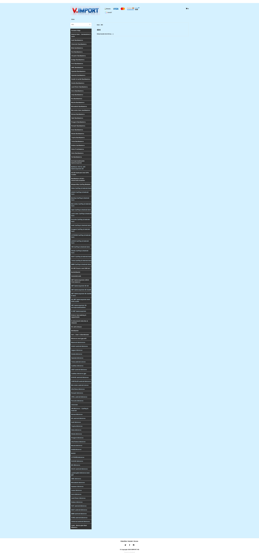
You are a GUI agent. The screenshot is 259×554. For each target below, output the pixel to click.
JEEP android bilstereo (79, 369)
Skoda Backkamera (77, 133)
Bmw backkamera (77, 48)
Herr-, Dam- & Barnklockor (80, 334)
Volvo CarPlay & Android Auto (81, 188)
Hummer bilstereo (77, 486)
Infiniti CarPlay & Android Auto (79, 193)
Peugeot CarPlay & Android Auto (80, 230)
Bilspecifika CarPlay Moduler (81, 184)
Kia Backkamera (76, 98)
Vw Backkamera (76, 157)
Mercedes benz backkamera (80, 110)
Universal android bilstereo (80, 521)
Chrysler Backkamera (78, 56)
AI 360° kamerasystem (78, 311)
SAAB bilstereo (76, 449)
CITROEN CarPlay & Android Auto (81, 236)
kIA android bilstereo (78, 418)
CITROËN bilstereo (77, 457)
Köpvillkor (124, 541)
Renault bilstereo (77, 393)
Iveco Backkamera (77, 91)
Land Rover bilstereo (78, 498)
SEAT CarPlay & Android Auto (81, 256)
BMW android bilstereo (79, 513)
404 (102, 25)
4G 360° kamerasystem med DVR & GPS (80, 300)
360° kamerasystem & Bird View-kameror (80, 281)
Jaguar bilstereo (76, 350)
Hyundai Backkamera (78, 71)
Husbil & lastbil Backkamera (80, 79)
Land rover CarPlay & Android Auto (81, 214)
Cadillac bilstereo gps (78, 373)
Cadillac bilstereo (77, 366)
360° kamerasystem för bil (80, 286)
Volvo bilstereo (76, 430)
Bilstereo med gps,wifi (78, 338)
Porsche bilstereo (77, 401)
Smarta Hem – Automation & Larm (80, 35)
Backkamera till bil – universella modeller (78, 179)
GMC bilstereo (76, 478)
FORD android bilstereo (79, 517)
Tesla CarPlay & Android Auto (81, 260)
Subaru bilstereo (76, 502)
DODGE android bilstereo (80, 377)
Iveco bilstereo (76, 494)
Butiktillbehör (75, 272)
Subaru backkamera (77, 145)
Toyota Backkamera (77, 137)
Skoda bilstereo (76, 434)
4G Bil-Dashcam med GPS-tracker (80, 173)
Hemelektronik (76, 276)
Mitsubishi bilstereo (78, 482)
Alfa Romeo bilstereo (78, 441)
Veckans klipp (75, 30)
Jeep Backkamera (77, 94)
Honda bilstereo (76, 354)
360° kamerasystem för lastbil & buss (81, 294)
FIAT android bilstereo (78, 506)
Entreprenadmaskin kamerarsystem (77, 162)
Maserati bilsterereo (78, 342)
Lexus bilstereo (76, 490)
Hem (72, 19)
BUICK (73, 453)
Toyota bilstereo (76, 426)
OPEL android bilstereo (79, 397)
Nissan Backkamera (77, 114)
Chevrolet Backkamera (78, 44)
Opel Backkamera (77, 118)
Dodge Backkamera (77, 59)
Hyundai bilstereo (77, 358)
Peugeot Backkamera (78, 122)
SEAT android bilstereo (79, 510)
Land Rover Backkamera (79, 87)
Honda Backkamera (77, 83)
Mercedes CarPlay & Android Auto (81, 205)
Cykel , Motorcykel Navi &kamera (79, 526)
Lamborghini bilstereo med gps (80, 474)
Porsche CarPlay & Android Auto (80, 220)
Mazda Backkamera (77, 102)
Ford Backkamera (77, 63)
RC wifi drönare (76, 327)
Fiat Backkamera (76, 52)
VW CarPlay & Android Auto (80, 247)
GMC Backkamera (77, 67)
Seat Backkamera (77, 130)
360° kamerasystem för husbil (81, 289)
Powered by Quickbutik (129, 552)
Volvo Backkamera (77, 153)
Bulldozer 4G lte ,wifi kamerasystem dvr (78, 168)
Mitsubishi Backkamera (79, 106)
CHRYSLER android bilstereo (81, 381)
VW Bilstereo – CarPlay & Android (79, 409)
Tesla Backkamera (77, 141)
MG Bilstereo (75, 465)
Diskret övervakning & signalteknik (78, 316)
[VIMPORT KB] (85, 10)
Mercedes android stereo (79, 385)
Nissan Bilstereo (76, 414)
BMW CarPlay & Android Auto (81, 264)
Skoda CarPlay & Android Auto (79, 251)
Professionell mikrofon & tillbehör (79, 322)
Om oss (135, 541)
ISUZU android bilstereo (79, 469)
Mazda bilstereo (76, 445)
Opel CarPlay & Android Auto (81, 210)
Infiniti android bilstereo (79, 346)
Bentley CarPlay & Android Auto (80, 199)
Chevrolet (74, 404)
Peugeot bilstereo (77, 438)
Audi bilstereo (76, 422)
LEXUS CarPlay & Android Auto (80, 242)
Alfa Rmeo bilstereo (78, 389)
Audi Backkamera (77, 40)
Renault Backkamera (78, 126)
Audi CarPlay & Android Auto (81, 225)
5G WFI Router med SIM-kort (80, 268)
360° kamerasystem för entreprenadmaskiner (79, 306)
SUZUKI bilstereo (77, 461)
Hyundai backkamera (78, 75)
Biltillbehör (75, 330)
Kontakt (130, 541)
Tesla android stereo (78, 362)
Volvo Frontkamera (77, 149)
